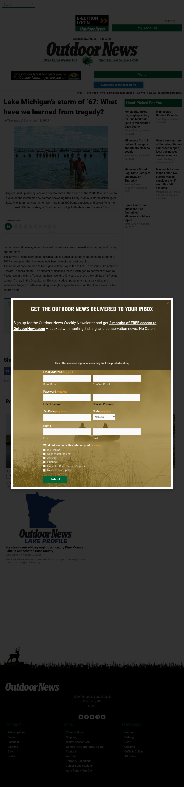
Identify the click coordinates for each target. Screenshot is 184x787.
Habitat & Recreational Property (66, 466)
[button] (168, 303)
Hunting (52, 462)
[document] (92, 393)
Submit (55, 479)
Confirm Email (101, 384)
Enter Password (52, 404)
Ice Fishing (53, 450)
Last (95, 438)
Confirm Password (104, 404)
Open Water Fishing (58, 454)
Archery (51, 458)
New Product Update (59, 470)
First (46, 438)
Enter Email (50, 384)
